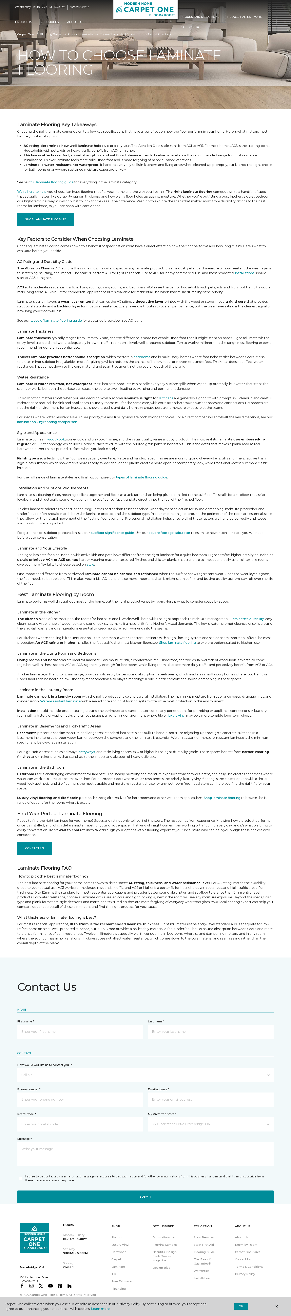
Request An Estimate (244, 17)
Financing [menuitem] (118, 1288)
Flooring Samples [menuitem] (165, 1245)
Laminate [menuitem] (118, 1266)
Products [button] (23, 22)
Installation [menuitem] (202, 1278)
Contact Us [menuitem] (243, 1259)
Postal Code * (26, 1114)
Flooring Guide (50, 34)
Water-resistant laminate (60, 701)
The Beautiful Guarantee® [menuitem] (203, 1261)
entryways (86, 752)
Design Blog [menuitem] (161, 1267)
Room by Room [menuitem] (246, 1245)
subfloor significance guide (112, 533)
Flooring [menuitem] (117, 1237)
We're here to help (32, 192)
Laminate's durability (247, 619)
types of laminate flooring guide (56, 320)
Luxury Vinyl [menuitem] (120, 1245)
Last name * (156, 1021)
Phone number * (28, 1089)
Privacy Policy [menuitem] (245, 1274)
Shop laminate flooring (177, 643)
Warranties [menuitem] (201, 1271)
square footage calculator (169, 533)
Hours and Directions (200, 17)
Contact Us (34, 848)
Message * (24, 1138)
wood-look (56, 439)
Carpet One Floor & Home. (49, 1295)
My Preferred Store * (162, 1114)
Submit (145, 1196)
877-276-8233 (79, 7)
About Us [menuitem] (241, 1237)
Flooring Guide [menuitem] (204, 1252)
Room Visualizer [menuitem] (164, 1237)
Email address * (158, 1089)
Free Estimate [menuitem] (121, 1281)
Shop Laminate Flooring (45, 219)
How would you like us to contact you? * (44, 1065)
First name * (25, 1021)
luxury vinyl (176, 715)
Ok (241, 1306)
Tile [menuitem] (114, 1274)
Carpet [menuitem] (116, 1259)
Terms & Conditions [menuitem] (249, 1266)
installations (245, 273)
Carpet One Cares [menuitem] (248, 1252)
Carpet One (25, 34)
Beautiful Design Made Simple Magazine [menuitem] (165, 1256)
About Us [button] (75, 22)
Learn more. (100, 1309)
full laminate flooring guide (51, 182)
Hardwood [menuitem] (118, 1252)
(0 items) (197, 27)
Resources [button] (49, 22)
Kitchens (166, 398)
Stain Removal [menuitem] (204, 1237)
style (90, 564)
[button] (183, 27)
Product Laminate (80, 34)
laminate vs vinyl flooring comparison (47, 422)
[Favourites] (190, 27)
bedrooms (141, 357)
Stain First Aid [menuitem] (204, 1245)
